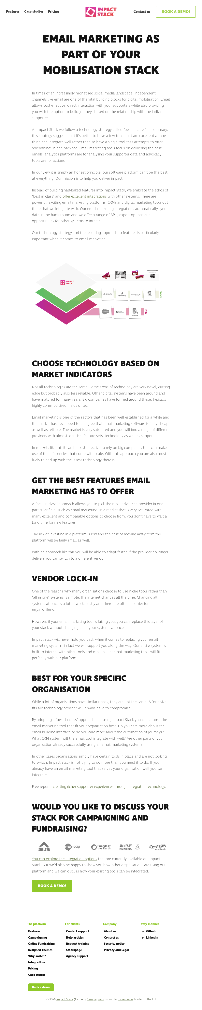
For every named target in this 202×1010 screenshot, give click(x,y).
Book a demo (41, 987)
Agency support (77, 956)
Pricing (53, 11)
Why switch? (37, 956)
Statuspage (74, 950)
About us (110, 931)
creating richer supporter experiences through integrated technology (109, 786)
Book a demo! (176, 12)
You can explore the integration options (64, 858)
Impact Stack (64, 999)
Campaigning (37, 938)
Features (13, 11)
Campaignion (95, 999)
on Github (148, 931)
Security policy (114, 944)
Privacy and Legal (116, 950)
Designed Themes (40, 950)
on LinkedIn (150, 938)
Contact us (142, 11)
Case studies (33, 11)
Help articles (75, 938)
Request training (77, 944)
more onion (125, 999)
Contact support (77, 931)
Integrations (37, 962)
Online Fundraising (41, 944)
